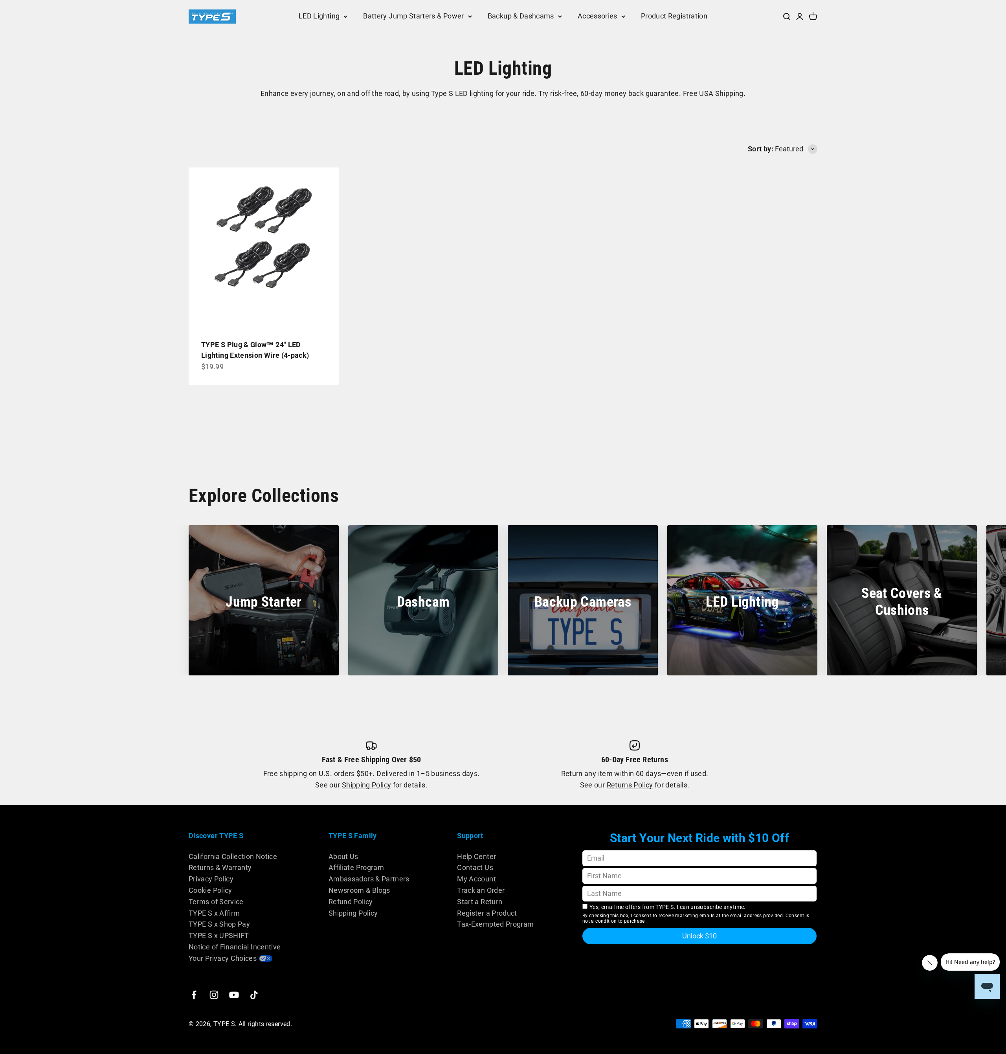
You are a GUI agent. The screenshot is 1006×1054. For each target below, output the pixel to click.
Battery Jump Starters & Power (413, 16)
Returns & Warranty (220, 867)
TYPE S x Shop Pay (219, 924)
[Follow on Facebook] (194, 995)
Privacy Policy (211, 879)
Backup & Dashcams (521, 16)
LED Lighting (319, 16)
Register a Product (487, 913)
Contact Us (475, 867)
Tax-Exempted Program (495, 924)
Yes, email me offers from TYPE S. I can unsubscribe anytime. (667, 907)
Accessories (597, 16)
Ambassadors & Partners (369, 879)
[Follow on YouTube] (234, 995)
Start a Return (479, 902)
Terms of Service (216, 902)
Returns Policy (630, 785)
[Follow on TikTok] (254, 995)
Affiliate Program (356, 867)
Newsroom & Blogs (359, 890)
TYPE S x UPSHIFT (219, 935)
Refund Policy (351, 902)
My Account (476, 879)
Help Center (476, 856)
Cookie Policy (210, 890)
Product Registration (674, 16)
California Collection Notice (233, 856)
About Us (343, 856)
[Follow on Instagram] (214, 995)
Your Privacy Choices (223, 958)
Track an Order (481, 890)
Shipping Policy (366, 785)
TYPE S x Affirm (214, 913)
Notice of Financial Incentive (235, 947)
